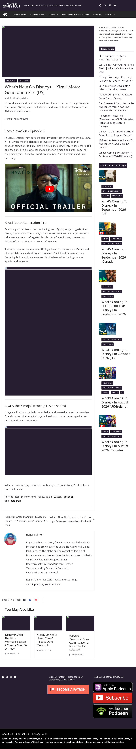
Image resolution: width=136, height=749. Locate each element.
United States (24, 81)
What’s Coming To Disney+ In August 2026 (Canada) (114, 446)
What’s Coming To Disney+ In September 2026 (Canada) (114, 255)
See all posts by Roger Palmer (43, 584)
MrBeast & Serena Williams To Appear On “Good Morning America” (116, 144)
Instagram (16, 500)
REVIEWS (97, 14)
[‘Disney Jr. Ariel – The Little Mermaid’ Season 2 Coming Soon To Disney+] (16, 617)
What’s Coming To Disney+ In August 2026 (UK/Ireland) (114, 402)
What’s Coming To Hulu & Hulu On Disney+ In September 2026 (114, 308)
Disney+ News (11, 81)
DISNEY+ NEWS (19, 14)
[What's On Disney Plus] (5, 14)
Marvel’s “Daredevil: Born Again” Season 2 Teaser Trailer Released (79, 642)
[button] (56, 14)
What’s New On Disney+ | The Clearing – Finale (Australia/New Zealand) (70, 519)
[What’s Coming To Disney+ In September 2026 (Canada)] (107, 224)
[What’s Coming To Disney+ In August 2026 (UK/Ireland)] (107, 368)
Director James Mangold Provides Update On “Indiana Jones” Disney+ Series (26, 521)
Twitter (56, 496)
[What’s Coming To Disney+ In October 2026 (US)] (107, 325)
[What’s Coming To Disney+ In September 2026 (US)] (107, 172)
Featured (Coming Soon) (112, 191)
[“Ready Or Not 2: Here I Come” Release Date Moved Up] (48, 617)
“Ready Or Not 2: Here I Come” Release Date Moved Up (47, 640)
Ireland (105, 393)
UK (122, 393)
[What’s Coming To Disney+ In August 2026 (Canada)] (107, 417)
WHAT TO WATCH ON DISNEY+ (75, 14)
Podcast (106, 196)
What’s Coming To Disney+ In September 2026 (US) (114, 207)
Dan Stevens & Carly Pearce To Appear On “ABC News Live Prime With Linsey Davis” (116, 107)
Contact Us (22, 733)
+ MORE (108, 14)
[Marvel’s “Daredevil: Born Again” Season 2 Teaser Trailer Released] (80, 617)
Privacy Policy (39, 733)
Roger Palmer (23, 98)
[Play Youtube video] (49, 189)
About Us (7, 733)
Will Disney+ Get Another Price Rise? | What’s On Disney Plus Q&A (116, 68)
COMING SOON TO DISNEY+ (42, 14)
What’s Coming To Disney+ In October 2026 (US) (115, 353)
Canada (105, 239)
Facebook (67, 496)
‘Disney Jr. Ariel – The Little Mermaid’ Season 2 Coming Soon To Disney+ (16, 641)
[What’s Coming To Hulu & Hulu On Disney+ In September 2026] (107, 272)
